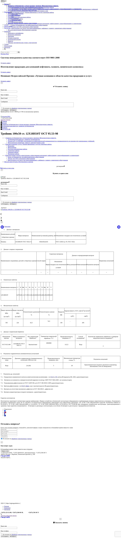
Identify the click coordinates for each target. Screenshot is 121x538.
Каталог (6, 4)
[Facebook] (4, 414)
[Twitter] (5, 411)
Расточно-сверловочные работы (17, 149)
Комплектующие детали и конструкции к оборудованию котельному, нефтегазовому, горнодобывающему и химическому (44, 9)
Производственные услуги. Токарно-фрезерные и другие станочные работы (31, 7)
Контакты (7, 28)
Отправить (6, 110)
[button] (3, 54)
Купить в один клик (8, 168)
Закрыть (13, 110)
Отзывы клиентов (13, 18)
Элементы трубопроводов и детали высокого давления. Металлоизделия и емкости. (33, 5)
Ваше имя (4, 90)
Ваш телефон (5, 95)
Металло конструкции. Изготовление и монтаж (22, 10)
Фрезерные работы (13, 154)
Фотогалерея (8, 26)
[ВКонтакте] (5, 415)
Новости (10, 21)
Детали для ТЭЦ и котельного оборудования (21, 158)
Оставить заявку (6, 63)
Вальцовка (11, 146)
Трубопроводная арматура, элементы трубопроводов (24, 139)
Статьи (6, 24)
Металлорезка (12, 147)
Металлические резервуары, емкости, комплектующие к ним (26, 142)
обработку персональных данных (22, 108)
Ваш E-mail (4, 98)
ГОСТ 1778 (53, 377)
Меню (4, 1)
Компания (7, 12)
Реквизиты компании (14, 15)
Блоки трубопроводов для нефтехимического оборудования (26, 157)
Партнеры (11, 17)
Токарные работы (13, 152)
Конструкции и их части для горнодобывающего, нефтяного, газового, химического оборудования (38, 160)
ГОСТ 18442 (25, 386)
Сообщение (4, 101)
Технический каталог (14, 20)
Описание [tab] (7, 226)
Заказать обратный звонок (9, 515)
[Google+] (5, 412)
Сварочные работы (13, 150)
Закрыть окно (5, 451)
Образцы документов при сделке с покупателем (22, 23)
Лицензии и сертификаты (15, 13)
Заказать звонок (5, 119)
